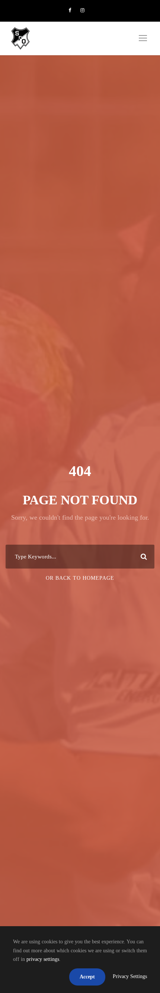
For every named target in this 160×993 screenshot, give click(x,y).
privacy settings (42, 959)
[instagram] (82, 10)
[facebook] (69, 10)
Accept (87, 977)
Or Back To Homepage (80, 578)
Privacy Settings (130, 976)
